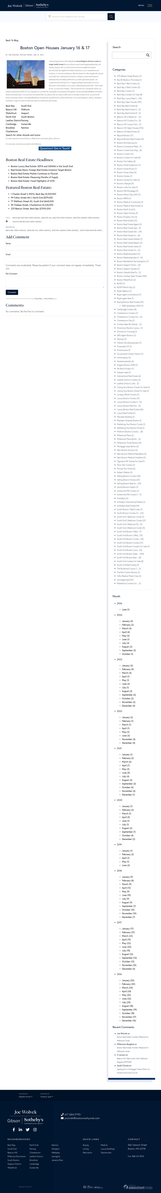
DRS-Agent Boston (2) (126, 335)
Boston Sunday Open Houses (86, 218)
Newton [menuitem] (55, 1145)
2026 (119, 603)
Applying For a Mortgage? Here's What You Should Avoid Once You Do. (133, 1071)
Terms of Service (49, 298)
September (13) (129, 957)
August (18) (127, 1005)
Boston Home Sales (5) (126, 172)
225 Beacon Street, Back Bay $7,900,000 (31, 208)
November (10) (129, 913)
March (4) (127, 628)
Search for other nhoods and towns (23, 135)
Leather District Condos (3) (128, 380)
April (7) (126, 765)
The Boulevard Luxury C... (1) (129, 568)
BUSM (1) (121, 283)
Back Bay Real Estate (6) (127, 106)
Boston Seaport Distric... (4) (128, 265)
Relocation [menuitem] (87, 1152)
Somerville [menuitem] (34, 1167)
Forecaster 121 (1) (124, 346)
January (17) (128, 928)
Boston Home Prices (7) (127, 168)
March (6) (127, 761)
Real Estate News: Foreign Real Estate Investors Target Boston (41, 169)
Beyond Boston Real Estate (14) (130, 139)
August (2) (127, 646)
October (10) (128, 909)
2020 (119, 800)
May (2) (126, 731)
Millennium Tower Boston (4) (129, 442)
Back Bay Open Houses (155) (129, 102)
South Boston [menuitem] (13, 1160)
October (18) (128, 1013)
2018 (119, 870)
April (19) (126, 939)
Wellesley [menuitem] (56, 1152)
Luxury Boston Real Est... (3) (129, 405)
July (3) (125, 642)
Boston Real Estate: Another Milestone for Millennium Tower (133, 1039)
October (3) (128, 698)
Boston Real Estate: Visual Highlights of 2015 (33, 180)
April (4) (126, 632)
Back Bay (10, 105)
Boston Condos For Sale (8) (128, 157)
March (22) (127, 935)
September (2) (129, 650)
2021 (119, 748)
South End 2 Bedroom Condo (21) (131, 520)
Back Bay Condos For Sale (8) (129, 94)
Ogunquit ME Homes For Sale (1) (131, 461)
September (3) (129, 783)
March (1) (126, 724)
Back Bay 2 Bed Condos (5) (128, 87)
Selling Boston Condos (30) (128, 476)
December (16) (129, 1020)
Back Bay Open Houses (16, 230)
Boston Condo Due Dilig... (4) (129, 150)
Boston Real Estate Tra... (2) (128, 250)
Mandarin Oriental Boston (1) (129, 420)
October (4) (128, 787)
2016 (119, 974)
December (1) (128, 794)
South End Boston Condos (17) (130, 542)
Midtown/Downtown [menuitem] (17, 1156)
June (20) (126, 946)
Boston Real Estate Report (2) (129, 243)
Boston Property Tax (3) (127, 217)
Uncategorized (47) (125, 579)
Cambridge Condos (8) (126, 309)
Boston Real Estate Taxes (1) (129, 246)
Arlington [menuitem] (55, 1149)
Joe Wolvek (13, 55)
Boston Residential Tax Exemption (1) (133, 261)
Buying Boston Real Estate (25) (130, 302)
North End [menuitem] (34, 1145)
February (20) (128, 983)
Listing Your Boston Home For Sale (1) (133, 391)
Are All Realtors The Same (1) (129, 80)
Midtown (25, 109)
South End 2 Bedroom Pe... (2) (129, 524)
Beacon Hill (11, 109)
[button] (111, 16)
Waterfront (11, 113)
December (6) (128, 968)
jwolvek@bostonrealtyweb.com (82, 1118)
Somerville (26, 124)
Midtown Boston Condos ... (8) (130, 431)
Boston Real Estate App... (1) (129, 228)
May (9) (126, 891)
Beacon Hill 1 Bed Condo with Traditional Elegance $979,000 (132, 1060)
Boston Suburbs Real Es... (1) (129, 272)
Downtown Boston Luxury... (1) (130, 328)
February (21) (128, 932)
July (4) (125, 776)
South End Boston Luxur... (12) (129, 550)
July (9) (125, 898)
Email (8, 254)
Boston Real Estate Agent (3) (129, 224)
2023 (119, 659)
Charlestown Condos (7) (127, 313)
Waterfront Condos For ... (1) (129, 583)
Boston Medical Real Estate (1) (130, 205)
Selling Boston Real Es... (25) (129, 483)
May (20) (126, 994)
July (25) (126, 1002)
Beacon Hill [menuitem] (12, 1152)
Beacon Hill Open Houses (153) (130, 128)
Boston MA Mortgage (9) (127, 191)
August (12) (127, 954)
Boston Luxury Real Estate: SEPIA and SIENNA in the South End (42, 166)
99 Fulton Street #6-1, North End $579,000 (32, 197)
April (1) (126, 676)
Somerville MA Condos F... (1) (129, 494)
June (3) (126, 683)
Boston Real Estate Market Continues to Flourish (34, 173)
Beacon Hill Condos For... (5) (129, 120)
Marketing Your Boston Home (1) (130, 428)
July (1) (125, 687)
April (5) (126, 817)
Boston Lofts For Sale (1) (127, 187)
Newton (25, 127)
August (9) (127, 902)
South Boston (27, 116)
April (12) (126, 887)
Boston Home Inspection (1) (128, 165)
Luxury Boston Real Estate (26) (130, 409)
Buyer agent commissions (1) (129, 294)
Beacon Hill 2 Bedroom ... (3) (129, 117)
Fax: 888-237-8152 (136, 1156)
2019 (119, 844)
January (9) (127, 876)
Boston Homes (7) (124, 176)
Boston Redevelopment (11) (128, 254)
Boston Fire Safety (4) (126, 161)
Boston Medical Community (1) (130, 202)
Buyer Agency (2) (124, 291)
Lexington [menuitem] (56, 1156)
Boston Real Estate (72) (127, 220)
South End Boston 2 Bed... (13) (130, 535)
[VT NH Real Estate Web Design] (129, 1187)
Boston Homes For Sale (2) (128, 180)
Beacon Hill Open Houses (39, 230)
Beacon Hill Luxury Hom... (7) (129, 124)
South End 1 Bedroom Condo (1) (130, 517)
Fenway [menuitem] (33, 1149)
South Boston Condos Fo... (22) (130, 513)
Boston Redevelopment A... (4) (130, 257)
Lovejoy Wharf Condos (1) (128, 394)
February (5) (128, 669)
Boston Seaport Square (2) (128, 268)
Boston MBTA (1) (124, 198)
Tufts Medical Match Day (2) (129, 576)
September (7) (129, 906)
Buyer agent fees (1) (125, 298)
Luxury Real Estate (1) (126, 413)
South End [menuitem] (12, 1149)
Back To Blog (12, 40)
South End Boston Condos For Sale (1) (133, 546)
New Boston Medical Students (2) (131, 457)
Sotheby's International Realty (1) (131, 502)
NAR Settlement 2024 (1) (132, 305)
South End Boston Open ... (92, 230)
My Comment (11, 273)
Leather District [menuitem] (36, 1156)
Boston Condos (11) (125, 154)
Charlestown (12, 131)
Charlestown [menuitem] (35, 1152)
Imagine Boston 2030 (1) (127, 365)
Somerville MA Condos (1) (128, 491)
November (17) (129, 1016)
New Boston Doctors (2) (127, 450)
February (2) (128, 624)
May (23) (126, 943)
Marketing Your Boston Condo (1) (131, 424)
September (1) (129, 831)
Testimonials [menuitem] (106, 1152)
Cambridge (11, 124)
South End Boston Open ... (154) (130, 554)
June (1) (126, 609)
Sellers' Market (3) (124, 472)
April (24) (126, 991)
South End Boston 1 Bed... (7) (129, 531)
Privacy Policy (38, 298)
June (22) (126, 998)
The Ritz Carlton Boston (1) (128, 572)
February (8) (128, 880)
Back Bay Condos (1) (125, 91)
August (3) (127, 691)
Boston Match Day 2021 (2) (128, 194)
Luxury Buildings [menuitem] (108, 1149)
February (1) (127, 720)
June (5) (126, 772)
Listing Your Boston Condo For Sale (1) (133, 387)
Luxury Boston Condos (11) (128, 398)
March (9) (127, 884)
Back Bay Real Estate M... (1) (129, 113)
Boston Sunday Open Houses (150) (132, 276)
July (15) (126, 950)
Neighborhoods (25, 1097)
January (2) (127, 717)
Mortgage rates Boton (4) (128, 446)
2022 (119, 711)
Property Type (46, 1097)
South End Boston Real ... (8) (129, 557)
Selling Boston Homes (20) (128, 480)
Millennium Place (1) (125, 435)
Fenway (24, 120)
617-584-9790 (72, 1114)
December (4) (128, 705)
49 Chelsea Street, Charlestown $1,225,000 (32, 204)
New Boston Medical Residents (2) (131, 454)
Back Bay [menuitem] (11, 1145)
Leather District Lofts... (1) (128, 383)
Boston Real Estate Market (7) (130, 239)
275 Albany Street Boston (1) (129, 76)
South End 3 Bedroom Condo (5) (131, 528)
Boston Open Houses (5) (127, 213)
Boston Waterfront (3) (126, 280)
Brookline (10, 127)
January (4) (127, 621)
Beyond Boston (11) (125, 135)
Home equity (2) (124, 357)
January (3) (127, 665)
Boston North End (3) (126, 209)
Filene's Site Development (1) (129, 343)
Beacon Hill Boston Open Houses (57, 218)
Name (8, 243)
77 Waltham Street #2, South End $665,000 (32, 201)
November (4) (128, 739)
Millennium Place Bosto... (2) (129, 439)
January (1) (127, 754)
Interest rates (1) (124, 372)
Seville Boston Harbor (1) (127, 487)
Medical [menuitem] (104, 1145)
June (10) (126, 895)
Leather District (13, 120)
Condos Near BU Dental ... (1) (129, 324)
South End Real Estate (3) (128, 565)
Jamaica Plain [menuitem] (57, 1160)
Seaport (25, 113)
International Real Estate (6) (129, 376)
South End (26, 105)
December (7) (128, 916)
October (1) (127, 653)
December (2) (128, 839)
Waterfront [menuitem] (12, 1167)
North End (11, 116)
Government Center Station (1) (130, 354)
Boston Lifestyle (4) (125, 183)
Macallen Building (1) (126, 417)
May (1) (125, 680)
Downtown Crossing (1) (127, 331)
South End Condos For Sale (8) (130, 561)
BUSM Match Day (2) (126, 287)
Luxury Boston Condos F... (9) (129, 402)
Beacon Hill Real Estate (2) (128, 131)
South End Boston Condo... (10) (130, 539)
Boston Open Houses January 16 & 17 (55, 47)
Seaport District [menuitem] (14, 1164)
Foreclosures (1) (123, 350)
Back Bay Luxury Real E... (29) (129, 98)
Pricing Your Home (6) (126, 468)
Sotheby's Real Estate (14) (128, 505)
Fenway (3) (121, 339)
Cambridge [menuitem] (34, 1164)
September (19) (129, 1009)
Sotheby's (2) (122, 498)
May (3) (126, 635)
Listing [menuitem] (86, 1149)
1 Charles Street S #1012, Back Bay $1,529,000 (33, 193)
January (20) (128, 980)
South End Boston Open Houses (27, 222)
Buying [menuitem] (86, 1145)
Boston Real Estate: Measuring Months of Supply (34, 177)
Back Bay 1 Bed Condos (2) (128, 83)
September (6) (129, 694)
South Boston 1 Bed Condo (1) (130, 509)
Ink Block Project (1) (125, 368)
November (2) (128, 702)
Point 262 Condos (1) (126, 465)
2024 (119, 614)
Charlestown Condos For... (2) (129, 317)
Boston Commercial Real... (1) (129, 146)
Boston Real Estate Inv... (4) (128, 235)
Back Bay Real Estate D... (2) (129, 109)
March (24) (127, 987)
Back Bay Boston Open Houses (26, 218)
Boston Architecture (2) (127, 143)
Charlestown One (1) (125, 320)
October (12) (128, 961)
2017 (119, 922)
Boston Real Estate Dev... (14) (129, 231)
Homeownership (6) (125, 361)
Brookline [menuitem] (34, 1160)
